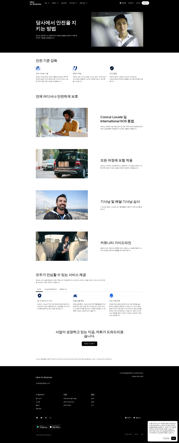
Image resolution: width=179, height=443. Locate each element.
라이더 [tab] (39, 289)
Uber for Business (44, 377)
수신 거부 (166, 438)
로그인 (138, 3)
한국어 (129, 417)
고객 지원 (72, 3)
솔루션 (54, 3)
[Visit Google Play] (42, 427)
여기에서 (165, 431)
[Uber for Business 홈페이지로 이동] (35, 3)
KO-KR (124, 3)
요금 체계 (64, 3)
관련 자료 (82, 3)
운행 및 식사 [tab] (63, 289)
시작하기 (145, 3)
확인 (173, 438)
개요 (45, 3)
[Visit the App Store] (55, 427)
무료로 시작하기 (89, 344)
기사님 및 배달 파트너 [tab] (50, 289)
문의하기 (131, 3)
